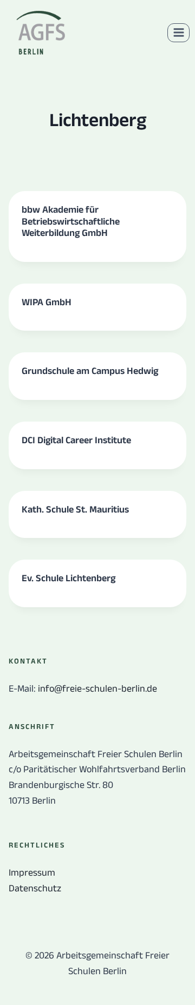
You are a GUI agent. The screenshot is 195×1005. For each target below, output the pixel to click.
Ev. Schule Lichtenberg (68, 578)
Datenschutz (35, 888)
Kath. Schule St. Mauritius (75, 509)
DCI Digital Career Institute (76, 440)
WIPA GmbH (47, 302)
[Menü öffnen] (178, 32)
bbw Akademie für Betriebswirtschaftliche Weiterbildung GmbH (71, 221)
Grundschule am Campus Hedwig (90, 370)
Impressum (32, 872)
